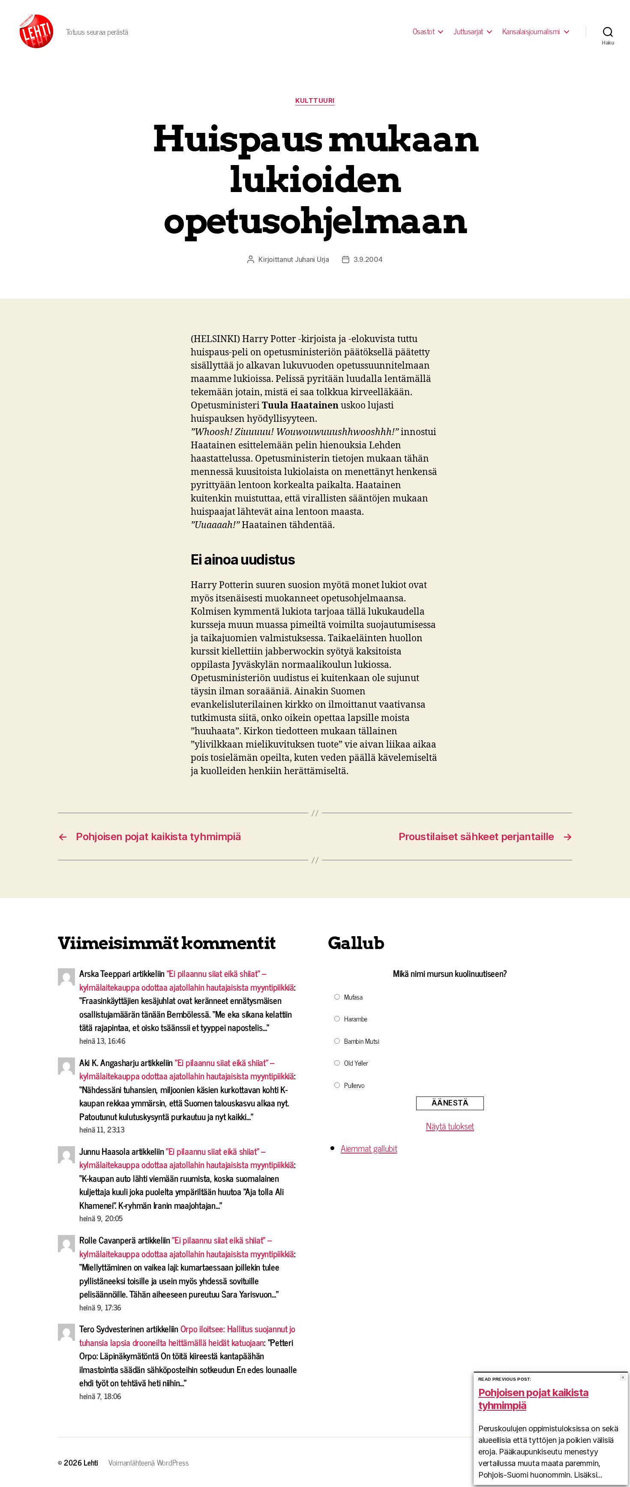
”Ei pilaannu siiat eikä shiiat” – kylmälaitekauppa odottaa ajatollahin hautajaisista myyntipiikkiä (186, 980)
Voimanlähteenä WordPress (148, 1462)
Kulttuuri (315, 101)
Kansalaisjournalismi (531, 31)
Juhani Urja (312, 259)
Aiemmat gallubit (369, 1148)
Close (623, 1377)
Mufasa (353, 996)
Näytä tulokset (450, 1125)
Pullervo (354, 1084)
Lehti (91, 1462)
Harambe (355, 1018)
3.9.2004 (368, 259)
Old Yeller (356, 1062)
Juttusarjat (468, 31)
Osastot (424, 31)
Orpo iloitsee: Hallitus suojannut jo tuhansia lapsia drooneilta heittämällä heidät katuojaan (187, 1335)
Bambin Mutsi (361, 1040)
